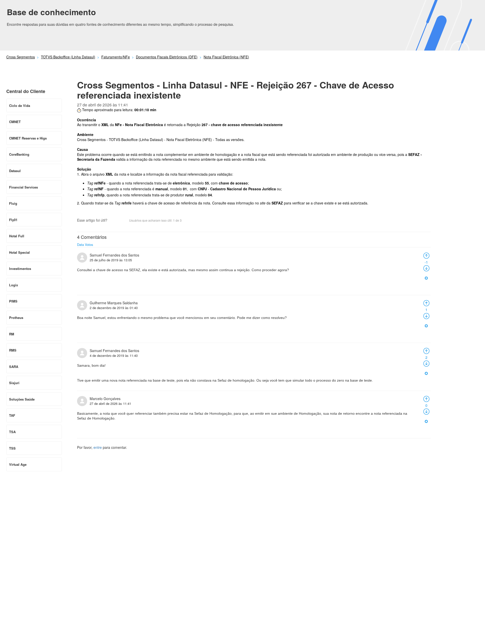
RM (11, 334)
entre (97, 447)
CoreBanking (19, 154)
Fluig (13, 203)
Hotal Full (16, 236)
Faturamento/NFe (115, 56)
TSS (12, 448)
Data (80, 244)
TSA (12, 431)
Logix (13, 285)
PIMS (13, 301)
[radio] (426, 255)
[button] (114, 221)
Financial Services (23, 187)
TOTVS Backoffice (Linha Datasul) (68, 56)
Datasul (15, 170)
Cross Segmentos (20, 56)
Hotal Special (19, 252)
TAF (12, 415)
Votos (89, 244)
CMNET (15, 121)
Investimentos (20, 268)
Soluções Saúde (22, 399)
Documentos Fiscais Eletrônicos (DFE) (167, 56)
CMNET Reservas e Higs (28, 138)
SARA (13, 366)
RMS (12, 350)
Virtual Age (18, 464)
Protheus (16, 317)
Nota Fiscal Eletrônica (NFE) (226, 56)
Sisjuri (14, 382)
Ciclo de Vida (19, 105)
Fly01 (13, 219)
